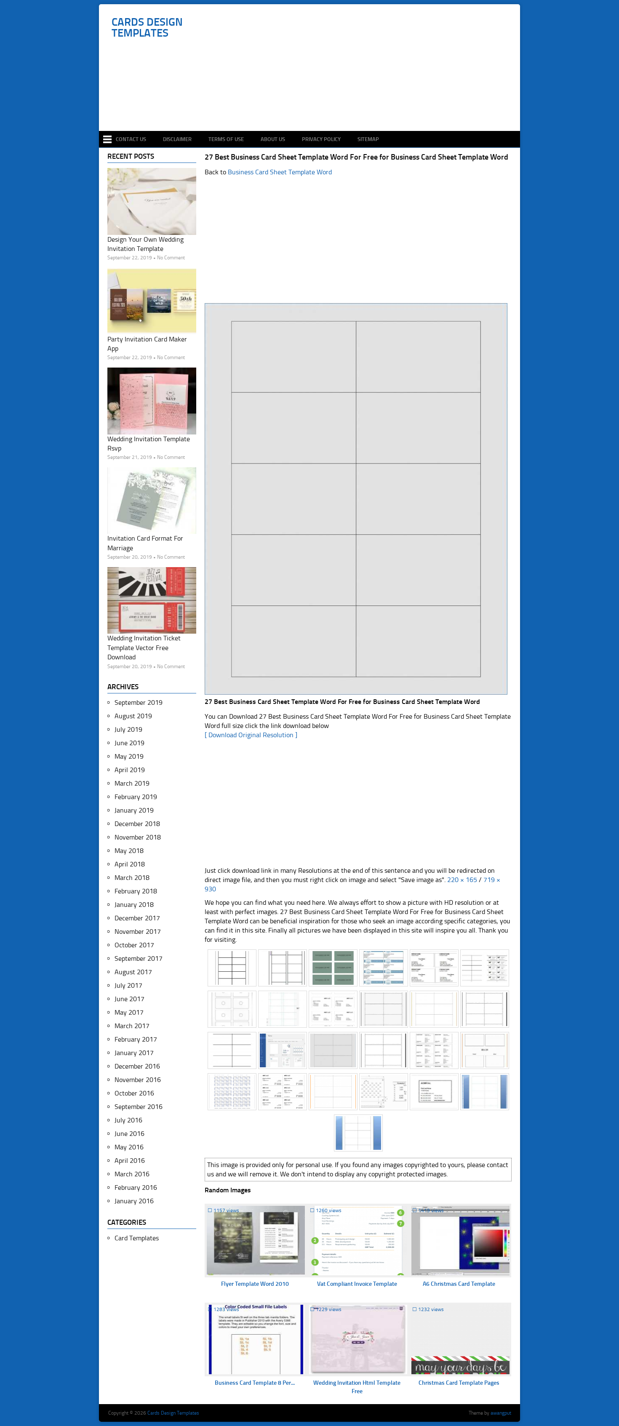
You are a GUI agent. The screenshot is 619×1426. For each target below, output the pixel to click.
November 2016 (138, 1080)
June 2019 (129, 743)
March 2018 (132, 878)
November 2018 (138, 837)
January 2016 (134, 1201)
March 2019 (132, 783)
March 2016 (132, 1174)
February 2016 (136, 1187)
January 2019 (134, 810)
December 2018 (137, 824)
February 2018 (136, 891)
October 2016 (134, 1093)
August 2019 (133, 716)
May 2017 (129, 1012)
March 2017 (132, 1026)
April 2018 (130, 864)
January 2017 (134, 1053)
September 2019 (139, 702)
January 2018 (134, 905)
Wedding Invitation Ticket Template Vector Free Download (144, 647)
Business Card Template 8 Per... (255, 1382)
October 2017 (134, 945)
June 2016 (129, 1134)
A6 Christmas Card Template (459, 1283)
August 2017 (133, 972)
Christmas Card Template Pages (459, 1382)
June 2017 (129, 999)
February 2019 (136, 797)
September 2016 (139, 1107)
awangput (501, 1413)
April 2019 (130, 770)
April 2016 (130, 1161)
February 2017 (136, 1039)
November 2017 (138, 932)
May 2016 (129, 1147)
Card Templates (137, 1238)
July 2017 (128, 985)
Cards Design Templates (147, 28)
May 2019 (129, 756)
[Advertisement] (314, 106)
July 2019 (128, 729)
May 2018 (129, 851)
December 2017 (137, 918)
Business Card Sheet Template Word (280, 172)
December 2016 (137, 1066)
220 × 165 (462, 880)
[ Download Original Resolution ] (251, 735)
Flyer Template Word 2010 (255, 1283)
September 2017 (139, 958)
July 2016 (128, 1120)
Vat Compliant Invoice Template (357, 1283)
